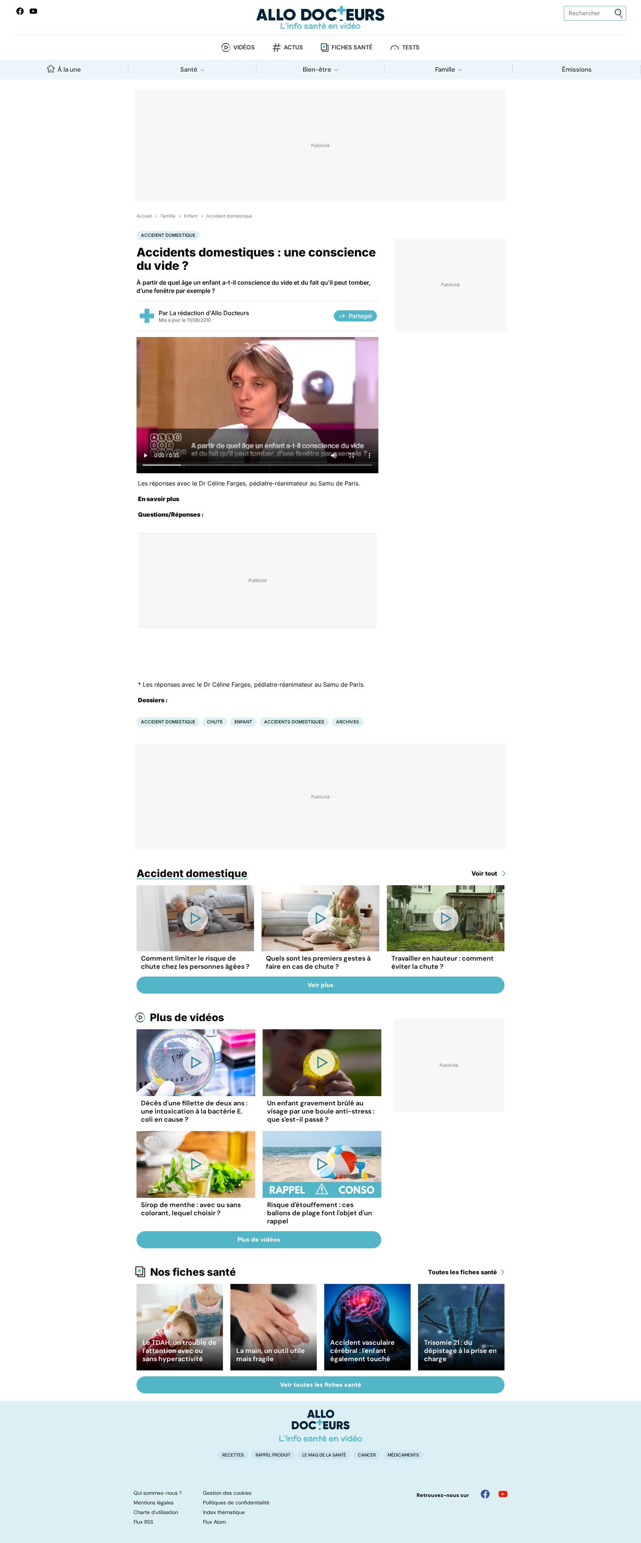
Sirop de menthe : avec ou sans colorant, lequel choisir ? (191, 1208)
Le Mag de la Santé (324, 1455)
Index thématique (224, 1512)
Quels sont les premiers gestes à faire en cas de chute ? (318, 962)
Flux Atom (214, 1522)
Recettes (233, 1455)
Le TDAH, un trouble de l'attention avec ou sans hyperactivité (179, 1350)
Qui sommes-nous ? (158, 1493)
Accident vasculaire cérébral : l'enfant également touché (362, 1350)
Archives (347, 722)
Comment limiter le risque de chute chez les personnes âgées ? (195, 962)
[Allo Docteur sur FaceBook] (20, 11)
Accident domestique (229, 216)
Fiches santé (352, 47)
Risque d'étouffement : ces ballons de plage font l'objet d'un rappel (319, 1213)
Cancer (367, 1455)
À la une (69, 69)
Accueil (144, 216)
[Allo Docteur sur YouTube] (503, 1494)
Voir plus (320, 985)
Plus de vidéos (187, 1017)
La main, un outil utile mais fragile (270, 1355)
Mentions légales (154, 1502)
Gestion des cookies (227, 1493)
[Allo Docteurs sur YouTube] (33, 11)
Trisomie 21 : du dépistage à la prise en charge (460, 1350)
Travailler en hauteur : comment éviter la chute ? (442, 962)
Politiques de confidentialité (236, 1502)
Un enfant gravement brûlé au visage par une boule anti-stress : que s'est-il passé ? (320, 1111)
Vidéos (244, 47)
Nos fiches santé (193, 1272)
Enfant (191, 216)
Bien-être (317, 69)
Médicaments (403, 1455)
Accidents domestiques (294, 722)
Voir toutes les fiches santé (320, 1385)
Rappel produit (273, 1455)
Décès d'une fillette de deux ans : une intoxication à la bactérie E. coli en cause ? (194, 1111)
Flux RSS (143, 1522)
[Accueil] (320, 1426)
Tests (411, 47)
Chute (215, 722)
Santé (188, 69)
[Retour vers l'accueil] (320, 17)
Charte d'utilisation (156, 1512)
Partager (360, 316)
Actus (293, 47)
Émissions (577, 69)
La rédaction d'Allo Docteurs (209, 313)
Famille (445, 69)
